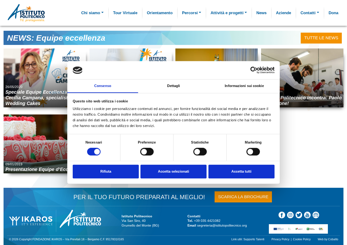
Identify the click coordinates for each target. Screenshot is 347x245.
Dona (333, 13)
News (261, 13)
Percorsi (190, 13)
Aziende (283, 13)
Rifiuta (105, 171)
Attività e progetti (227, 13)
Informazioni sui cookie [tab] (244, 86)
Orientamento (160, 13)
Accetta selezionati (173, 171)
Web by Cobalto (328, 239)
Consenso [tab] (102, 86)
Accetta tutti (241, 171)
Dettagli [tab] (173, 86)
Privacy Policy (280, 239)
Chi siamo (90, 13)
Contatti (308, 13)
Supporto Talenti (253, 239)
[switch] (147, 152)
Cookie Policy (302, 239)
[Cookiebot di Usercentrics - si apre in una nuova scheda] (254, 70)
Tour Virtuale (125, 13)
